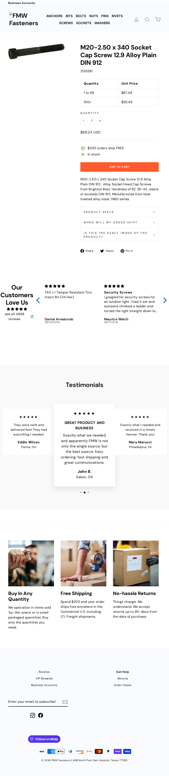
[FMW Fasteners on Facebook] (40, 715)
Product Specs (99, 212)
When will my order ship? (111, 222)
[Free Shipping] (83, 563)
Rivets (117, 16)
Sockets (83, 23)
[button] (39, 300)
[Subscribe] (65, 701)
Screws (66, 23)
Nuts (93, 16)
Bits (69, 16)
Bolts (81, 16)
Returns (122, 678)
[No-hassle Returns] (136, 563)
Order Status (123, 685)
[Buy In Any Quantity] (31, 563)
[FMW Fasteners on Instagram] (32, 715)
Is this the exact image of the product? (116, 235)
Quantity (89, 113)
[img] (17, 309)
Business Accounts (21, 3)
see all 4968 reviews (15, 316)
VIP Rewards (44, 678)
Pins (105, 16)
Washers (102, 23)
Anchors (54, 16)
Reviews (44, 672)
